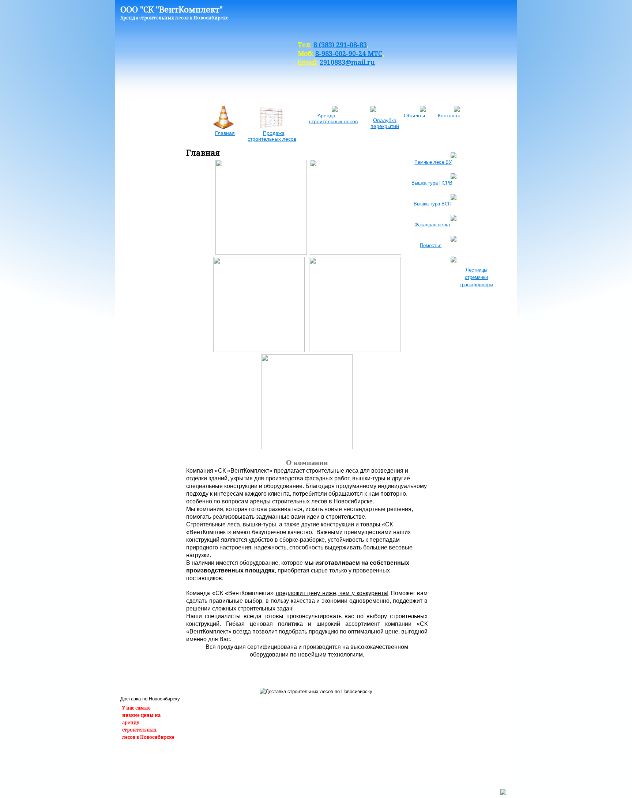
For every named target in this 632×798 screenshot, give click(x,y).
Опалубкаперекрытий (384, 123)
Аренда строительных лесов (333, 118)
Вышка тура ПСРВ (451, 183)
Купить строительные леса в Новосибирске (305, 764)
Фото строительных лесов (394, 764)
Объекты (414, 115)
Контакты (449, 115)
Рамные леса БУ (451, 162)
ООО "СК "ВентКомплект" (171, 9)
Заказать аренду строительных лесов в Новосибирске (186, 764)
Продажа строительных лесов (272, 136)
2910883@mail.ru (347, 62)
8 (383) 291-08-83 (340, 44)
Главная (225, 133)
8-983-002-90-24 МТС (348, 53)
